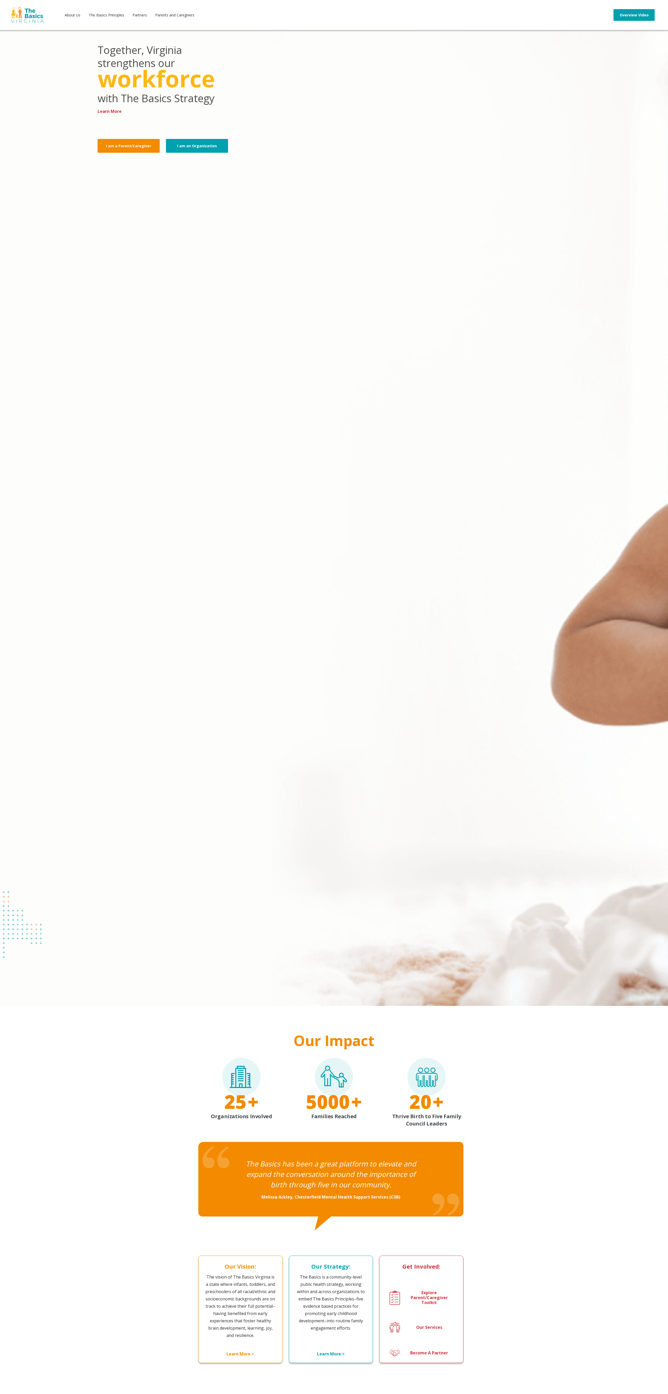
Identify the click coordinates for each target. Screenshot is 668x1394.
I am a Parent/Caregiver (128, 145)
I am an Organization (197, 145)
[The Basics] (27, 15)
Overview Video (634, 15)
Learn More (110, 111)
